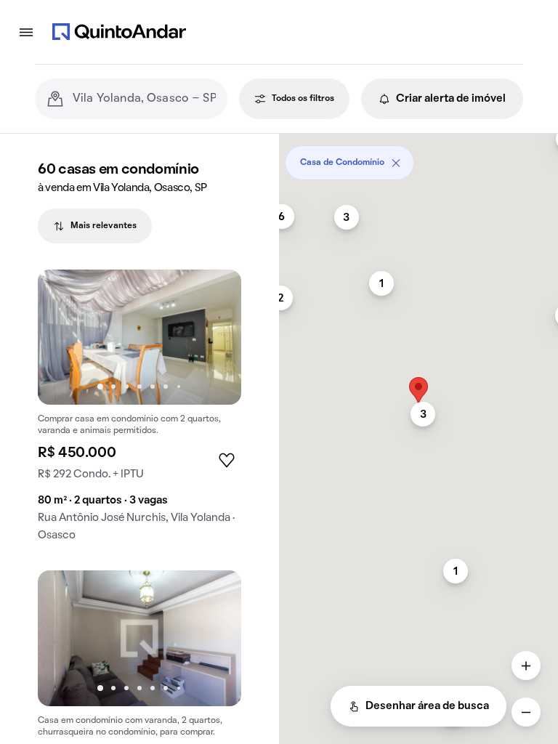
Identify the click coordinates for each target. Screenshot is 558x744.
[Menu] (26, 31)
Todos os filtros (303, 98)
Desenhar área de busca (427, 706)
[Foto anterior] (63, 337)
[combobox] (144, 99)
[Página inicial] (119, 32)
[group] (139, 412)
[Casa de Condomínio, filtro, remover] (396, 162)
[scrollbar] (418, 157)
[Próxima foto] (215, 337)
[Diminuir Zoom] (526, 712)
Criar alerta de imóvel (451, 99)
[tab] (95, 226)
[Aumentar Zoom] (526, 665)
